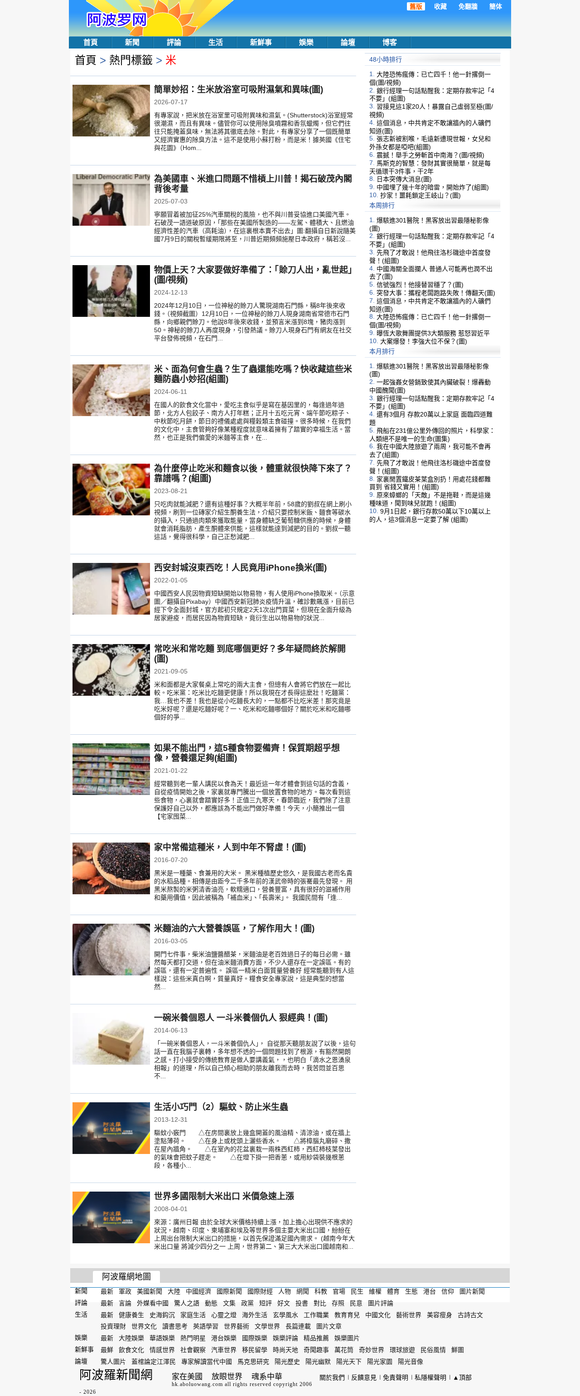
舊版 (416, 6)
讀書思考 (175, 1326)
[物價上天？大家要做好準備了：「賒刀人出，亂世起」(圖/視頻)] (111, 292)
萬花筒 (343, 1349)
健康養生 (131, 1314)
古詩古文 (470, 1314)
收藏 (440, 6)
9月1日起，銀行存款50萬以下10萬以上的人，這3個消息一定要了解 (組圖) (430, 515)
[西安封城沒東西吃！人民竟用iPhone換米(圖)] (111, 589)
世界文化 (144, 1326)
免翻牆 (468, 6)
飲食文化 (131, 1349)
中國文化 (378, 1314)
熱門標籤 (131, 60)
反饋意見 (364, 1377)
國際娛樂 (254, 1338)
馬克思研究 (253, 1361)
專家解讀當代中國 (206, 1361)
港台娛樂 (224, 1338)
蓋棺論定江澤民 (153, 1361)
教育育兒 (347, 1314)
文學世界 (267, 1326)
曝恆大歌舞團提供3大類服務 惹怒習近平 (433, 333)
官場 (339, 1291)
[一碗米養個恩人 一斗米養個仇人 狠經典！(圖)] (111, 1039)
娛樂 (306, 42)
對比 (320, 1303)
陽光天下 (349, 1361)
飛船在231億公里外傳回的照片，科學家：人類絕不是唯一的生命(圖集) (432, 434)
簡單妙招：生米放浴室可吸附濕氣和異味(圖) (238, 89)
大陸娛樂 (131, 1338)
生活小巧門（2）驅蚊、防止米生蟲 (221, 1107)
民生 (357, 1291)
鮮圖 (457, 1349)
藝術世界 (408, 1314)
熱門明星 (193, 1338)
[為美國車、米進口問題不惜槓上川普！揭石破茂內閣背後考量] (111, 201)
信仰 (447, 1291)
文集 (229, 1303)
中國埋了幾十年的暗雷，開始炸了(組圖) (433, 187)
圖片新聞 (472, 1291)
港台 (429, 1291)
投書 (301, 1303)
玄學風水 (285, 1314)
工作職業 (316, 1314)
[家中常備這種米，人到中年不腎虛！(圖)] (111, 869)
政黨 (247, 1303)
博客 (389, 42)
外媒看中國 (153, 1303)
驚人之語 (186, 1303)
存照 (338, 1303)
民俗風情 (433, 1349)
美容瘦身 (439, 1314)
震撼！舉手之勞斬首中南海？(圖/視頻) (430, 155)
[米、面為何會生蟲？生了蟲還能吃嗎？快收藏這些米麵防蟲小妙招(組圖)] (111, 391)
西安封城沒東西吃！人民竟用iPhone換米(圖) (240, 567)
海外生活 (254, 1314)
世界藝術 (236, 1326)
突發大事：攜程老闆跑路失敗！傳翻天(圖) (436, 292)
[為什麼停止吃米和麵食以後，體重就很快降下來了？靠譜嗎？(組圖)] (111, 490)
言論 (125, 1303)
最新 (107, 1291)
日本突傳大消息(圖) (404, 179)
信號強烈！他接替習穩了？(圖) (420, 284)
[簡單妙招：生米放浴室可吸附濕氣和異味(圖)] (111, 111)
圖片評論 (380, 1303)
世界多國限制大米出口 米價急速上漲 (224, 1196)
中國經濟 (198, 1291)
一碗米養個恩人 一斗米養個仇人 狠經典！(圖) (241, 1018)
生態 (411, 1291)
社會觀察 (193, 1349)
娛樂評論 (285, 1338)
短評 (265, 1303)
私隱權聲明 (430, 1377)
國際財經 (260, 1291)
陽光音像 (410, 1361)
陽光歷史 (287, 1361)
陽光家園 (379, 1361)
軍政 (125, 1291)
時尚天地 (285, 1349)
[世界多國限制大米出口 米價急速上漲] (111, 1218)
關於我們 (332, 1377)
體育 (393, 1291)
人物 (284, 1291)
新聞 (132, 42)
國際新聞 (229, 1291)
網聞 (302, 1291)
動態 (211, 1303)
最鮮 (107, 1349)
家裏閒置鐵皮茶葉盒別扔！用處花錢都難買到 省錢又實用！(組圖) (430, 482)
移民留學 (254, 1349)
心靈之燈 (224, 1314)
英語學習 (205, 1326)
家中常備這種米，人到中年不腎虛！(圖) (230, 847)
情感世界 (162, 1349)
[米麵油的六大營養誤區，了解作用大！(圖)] (111, 950)
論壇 (348, 42)
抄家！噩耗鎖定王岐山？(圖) (420, 195)
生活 (215, 42)
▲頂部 (462, 1377)
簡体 (495, 6)
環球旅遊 (402, 1349)
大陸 (174, 1291)
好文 (283, 1303)
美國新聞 (149, 1291)
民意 (356, 1303)
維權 (375, 1291)
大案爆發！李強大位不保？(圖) (423, 341)
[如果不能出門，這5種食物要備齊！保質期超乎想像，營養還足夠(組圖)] (111, 770)
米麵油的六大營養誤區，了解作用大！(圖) (234, 928)
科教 (320, 1291)
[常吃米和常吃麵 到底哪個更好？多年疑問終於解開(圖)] (111, 671)
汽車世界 (224, 1349)
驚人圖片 (113, 1361)
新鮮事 (261, 42)
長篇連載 (298, 1326)
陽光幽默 (318, 1361)
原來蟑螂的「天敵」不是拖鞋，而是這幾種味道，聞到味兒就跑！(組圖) (430, 499)
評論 (174, 42)
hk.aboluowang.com (197, 1384)
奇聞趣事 (316, 1349)
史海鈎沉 (162, 1314)
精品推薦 (316, 1338)
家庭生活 (193, 1314)
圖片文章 (329, 1326)
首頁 (90, 42)
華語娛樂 (162, 1338)
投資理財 (113, 1326)
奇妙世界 (371, 1349)
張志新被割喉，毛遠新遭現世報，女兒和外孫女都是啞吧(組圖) (430, 142)
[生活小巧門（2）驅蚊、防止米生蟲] (111, 1129)
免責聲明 (395, 1377)
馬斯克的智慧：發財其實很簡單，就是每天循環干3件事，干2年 (430, 167)
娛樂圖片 (347, 1338)
